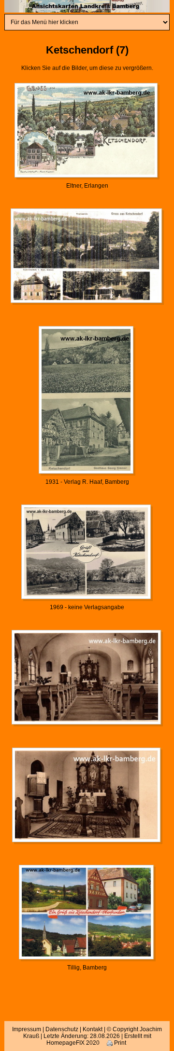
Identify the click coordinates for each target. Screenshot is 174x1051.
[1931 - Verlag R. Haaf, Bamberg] (87, 400)
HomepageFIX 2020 (73, 1042)
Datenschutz (61, 1029)
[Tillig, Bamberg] (87, 913)
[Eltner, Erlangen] (87, 130)
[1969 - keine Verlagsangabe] (87, 552)
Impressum (26, 1029)
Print (119, 1042)
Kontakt (92, 1029)
